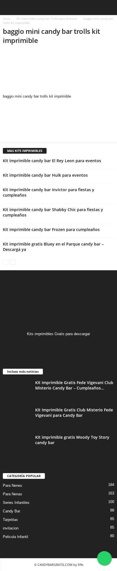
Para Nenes (12, 485)
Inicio (6, 18)
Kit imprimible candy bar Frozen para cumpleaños (51, 229)
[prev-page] (6, 262)
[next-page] (13, 262)
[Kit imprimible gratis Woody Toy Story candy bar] (17, 445)
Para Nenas (12, 494)
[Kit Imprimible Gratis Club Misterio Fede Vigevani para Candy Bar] (17, 417)
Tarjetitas (10, 520)
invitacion (10, 528)
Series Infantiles (16, 502)
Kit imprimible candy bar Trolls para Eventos (46, 18)
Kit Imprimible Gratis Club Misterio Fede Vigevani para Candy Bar (74, 412)
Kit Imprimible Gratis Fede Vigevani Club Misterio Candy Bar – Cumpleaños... (74, 385)
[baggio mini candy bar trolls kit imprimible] (58, 72)
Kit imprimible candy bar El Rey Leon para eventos (52, 160)
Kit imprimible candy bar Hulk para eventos (45, 175)
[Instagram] (58, 345)
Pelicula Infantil (15, 537)
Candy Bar (11, 511)
